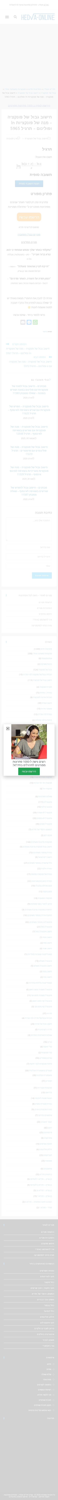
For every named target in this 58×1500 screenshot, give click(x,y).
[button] (8, 728)
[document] (29, 750)
